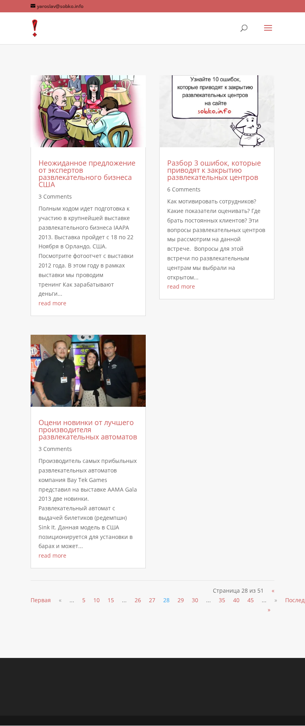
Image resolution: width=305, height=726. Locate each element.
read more (52, 303)
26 (138, 600)
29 (181, 600)
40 (236, 600)
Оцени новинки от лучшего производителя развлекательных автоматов (88, 429)
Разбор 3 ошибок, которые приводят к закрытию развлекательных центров (214, 170)
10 (96, 600)
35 (222, 600)
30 (195, 600)
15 (111, 600)
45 (250, 600)
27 (152, 600)
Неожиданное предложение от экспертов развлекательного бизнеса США (87, 173)
